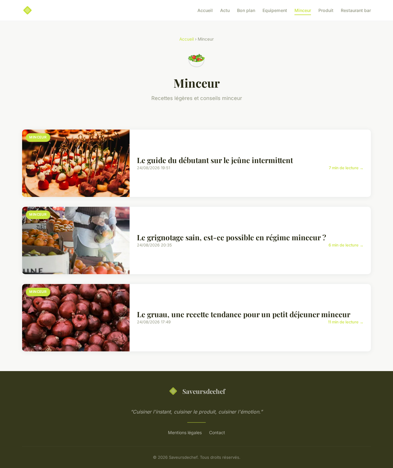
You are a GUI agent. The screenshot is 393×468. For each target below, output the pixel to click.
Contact (217, 432)
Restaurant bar (356, 10)
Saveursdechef (203, 391)
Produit (325, 10)
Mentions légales (185, 432)
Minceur (302, 10)
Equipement (275, 10)
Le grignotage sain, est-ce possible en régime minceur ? (231, 237)
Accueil (205, 10)
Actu (225, 10)
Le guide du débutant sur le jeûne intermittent (215, 160)
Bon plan (246, 10)
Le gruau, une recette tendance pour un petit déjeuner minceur (243, 314)
